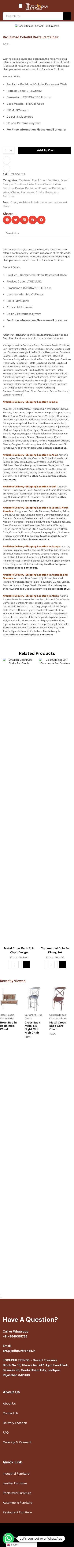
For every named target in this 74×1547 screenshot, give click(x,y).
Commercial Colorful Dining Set (55, 950)
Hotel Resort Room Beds (7, 1016)
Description (12, 233)
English (14, 1544)
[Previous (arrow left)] (0, 1297)
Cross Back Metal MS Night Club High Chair (32, 1027)
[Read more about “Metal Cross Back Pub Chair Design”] (26, 964)
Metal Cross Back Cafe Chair (57, 1026)
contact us (59, 447)
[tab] (12, 233)
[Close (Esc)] (0, 1294)
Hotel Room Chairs (39, 184)
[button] (20, 6)
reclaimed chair (29, 202)
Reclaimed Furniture (38, 188)
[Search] (67, 16)
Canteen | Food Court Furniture (39, 180)
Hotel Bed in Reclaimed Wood (8, 1026)
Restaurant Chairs (32, 192)
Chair (13, 202)
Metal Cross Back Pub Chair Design (19, 950)
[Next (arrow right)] (1, 1297)
